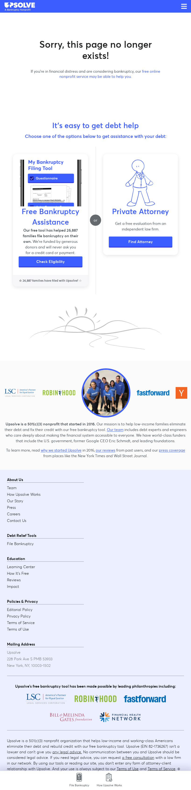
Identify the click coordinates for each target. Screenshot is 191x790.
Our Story (15, 501)
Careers (13, 514)
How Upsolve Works (24, 494)
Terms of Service (21, 622)
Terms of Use (18, 629)
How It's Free (18, 573)
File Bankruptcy (20, 543)
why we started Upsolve (61, 450)
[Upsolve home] (20, 5)
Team (12, 487)
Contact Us (16, 520)
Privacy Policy (19, 616)
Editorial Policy (19, 609)
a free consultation (138, 757)
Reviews (14, 580)
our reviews (105, 450)
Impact (13, 586)
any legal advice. (67, 752)
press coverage (172, 450)
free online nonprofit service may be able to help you (109, 74)
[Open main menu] (184, 6)
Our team (115, 429)
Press (11, 507)
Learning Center (21, 566)
